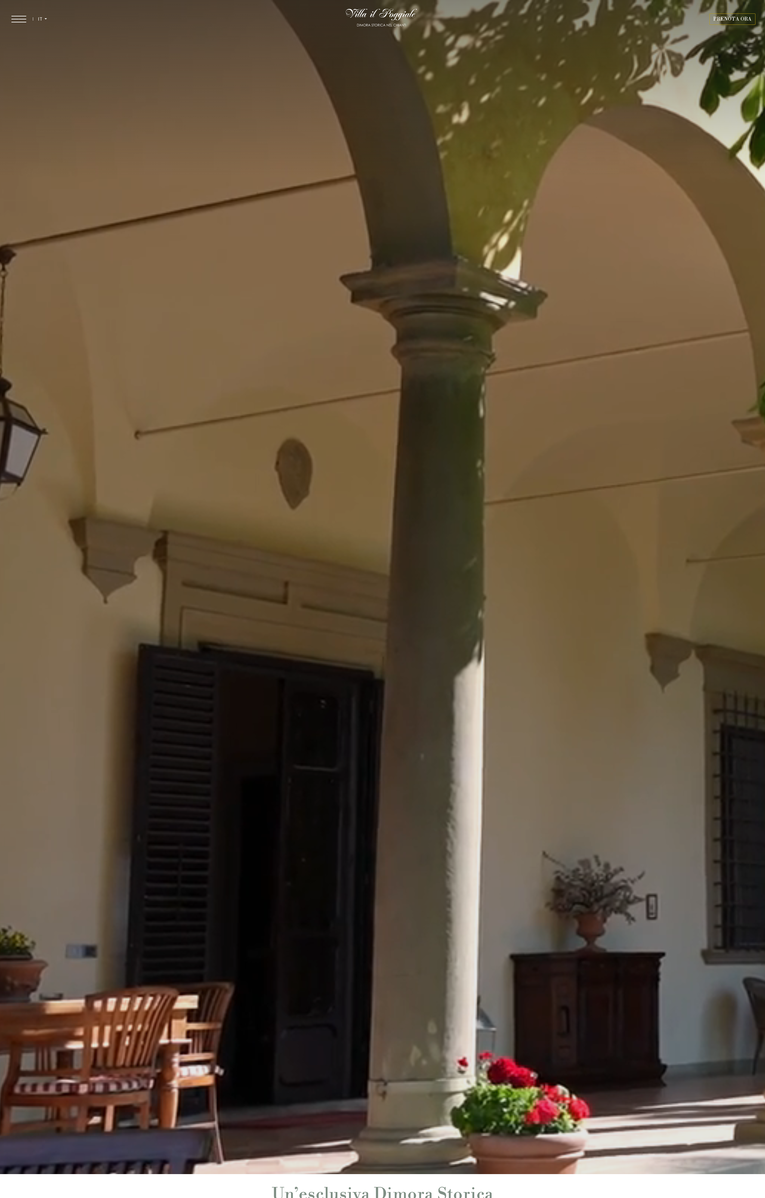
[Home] (381, 19)
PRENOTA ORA (732, 19)
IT (40, 19)
